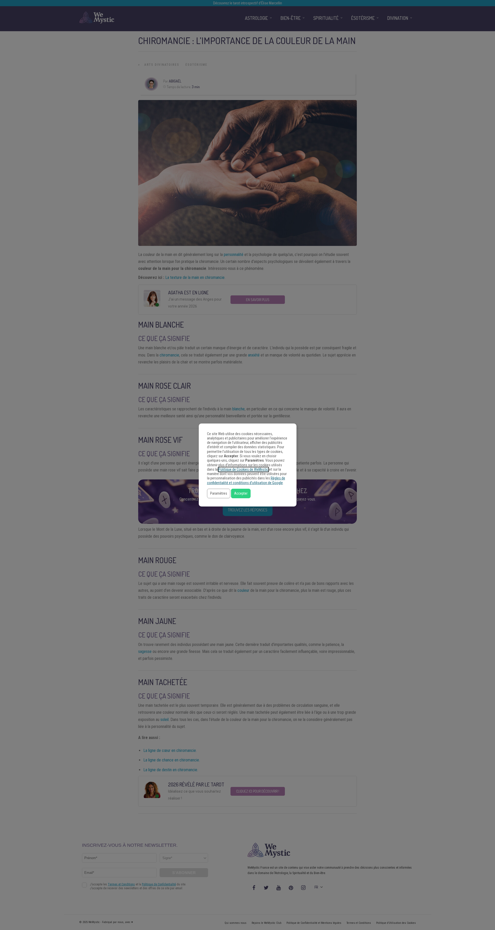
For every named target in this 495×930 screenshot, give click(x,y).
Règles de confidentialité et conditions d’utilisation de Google (246, 480)
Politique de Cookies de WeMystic (243, 469)
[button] (218, 493)
